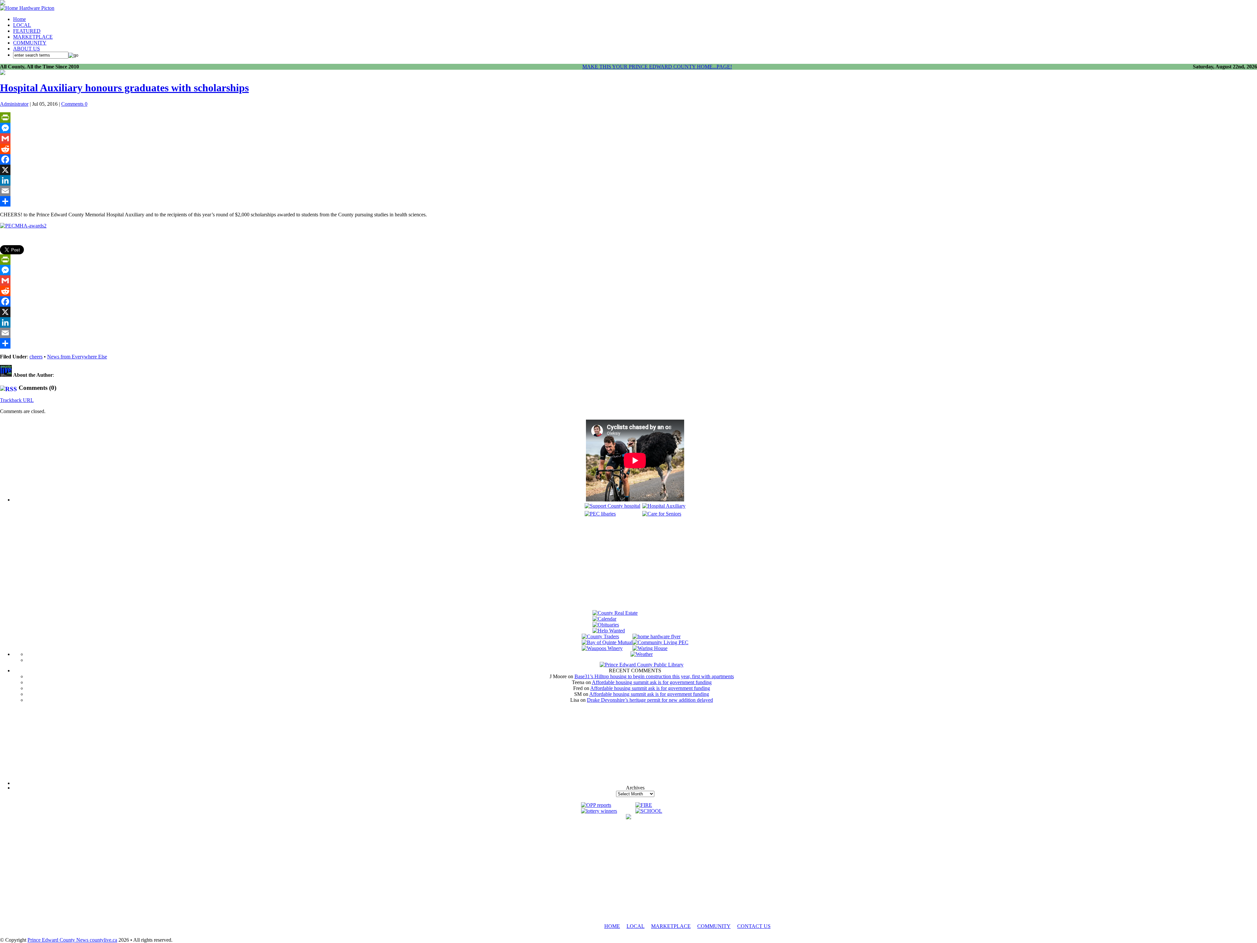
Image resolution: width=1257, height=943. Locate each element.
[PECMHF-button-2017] (612, 506)
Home (19, 19)
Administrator (14, 104)
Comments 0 (74, 104)
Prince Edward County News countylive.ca (72, 940)
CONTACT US (754, 926)
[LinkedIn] (628, 180)
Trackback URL (17, 400)
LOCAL (22, 25)
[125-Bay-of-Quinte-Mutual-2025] (607, 642)
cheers (36, 356)
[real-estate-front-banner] (615, 613)
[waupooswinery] (602, 648)
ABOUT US (26, 48)
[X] (628, 170)
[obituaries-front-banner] (605, 624)
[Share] (628, 201)
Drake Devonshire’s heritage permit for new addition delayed (650, 700)
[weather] (641, 654)
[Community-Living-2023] (660, 642)
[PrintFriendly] (628, 117)
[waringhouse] (649, 648)
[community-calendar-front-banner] (604, 619)
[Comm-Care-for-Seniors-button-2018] (661, 514)
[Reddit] (628, 149)
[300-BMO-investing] (628, 817)
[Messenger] (628, 128)
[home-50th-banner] (27, 8)
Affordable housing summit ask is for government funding (652, 682)
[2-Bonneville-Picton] (2, 73)
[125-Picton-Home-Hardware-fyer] (656, 636)
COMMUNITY (29, 42)
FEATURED (27, 31)
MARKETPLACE (33, 37)
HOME (612, 926)
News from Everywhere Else (77, 356)
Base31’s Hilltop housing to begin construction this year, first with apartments (654, 676)
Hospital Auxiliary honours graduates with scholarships (124, 88)
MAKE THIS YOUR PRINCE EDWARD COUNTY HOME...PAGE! (657, 66)
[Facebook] (628, 159)
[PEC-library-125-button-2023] (600, 514)
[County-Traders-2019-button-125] (600, 636)
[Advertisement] (635, 564)
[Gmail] (628, 138)
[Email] (628, 191)
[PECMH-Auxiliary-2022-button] (663, 506)
